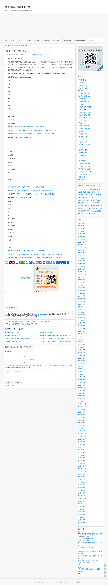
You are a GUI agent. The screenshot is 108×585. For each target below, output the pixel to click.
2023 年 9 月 (81, 312)
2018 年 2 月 (81, 493)
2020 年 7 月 (81, 414)
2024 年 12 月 (82, 271)
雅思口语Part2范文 (85, 109)
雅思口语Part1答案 (85, 107)
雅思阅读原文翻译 (84, 125)
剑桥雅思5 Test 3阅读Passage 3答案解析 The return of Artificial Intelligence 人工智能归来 (34, 257)
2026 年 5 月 (81, 231)
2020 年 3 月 (81, 425)
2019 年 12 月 (82, 433)
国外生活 (82, 177)
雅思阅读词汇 (83, 134)
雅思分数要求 (83, 174)
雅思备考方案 (67, 40)
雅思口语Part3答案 (85, 112)
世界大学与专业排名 (85, 171)
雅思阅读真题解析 (21, 45)
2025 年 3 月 (81, 266)
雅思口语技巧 (83, 117)
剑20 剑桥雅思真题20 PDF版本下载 (88, 192)
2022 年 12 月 (82, 336)
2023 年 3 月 (81, 328)
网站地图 (66, 582)
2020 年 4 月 (81, 423)
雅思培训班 (81, 179)
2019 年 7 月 (81, 447)
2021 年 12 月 (82, 369)
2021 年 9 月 (81, 377)
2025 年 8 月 (81, 253)
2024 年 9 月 (81, 280)
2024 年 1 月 (81, 301)
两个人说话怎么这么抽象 (85, 547)
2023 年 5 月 (81, 323)
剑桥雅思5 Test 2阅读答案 (48, 332)
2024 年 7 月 (81, 285)
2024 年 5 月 (81, 290)
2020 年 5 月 (81, 420)
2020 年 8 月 (81, 412)
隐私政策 (61, 582)
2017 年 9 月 (81, 506)
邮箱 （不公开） (29, 359)
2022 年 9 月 (81, 344)
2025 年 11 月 (82, 244)
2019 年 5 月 (81, 452)
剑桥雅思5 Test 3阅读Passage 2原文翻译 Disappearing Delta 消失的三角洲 (30, 190)
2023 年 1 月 (81, 334)
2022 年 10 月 (82, 342)
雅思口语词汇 (83, 120)
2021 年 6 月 (81, 385)
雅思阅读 (28, 40)
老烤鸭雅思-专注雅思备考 (17, 7)
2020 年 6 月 (81, 417)
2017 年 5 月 (81, 517)
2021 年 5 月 (81, 388)
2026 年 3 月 (81, 236)
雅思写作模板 (83, 150)
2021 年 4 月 (81, 390)
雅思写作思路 (83, 152)
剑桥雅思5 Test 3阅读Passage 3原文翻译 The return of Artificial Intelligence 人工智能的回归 (35, 254)
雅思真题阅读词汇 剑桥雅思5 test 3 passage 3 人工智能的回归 (26, 250)
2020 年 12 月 (82, 401)
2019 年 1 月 (81, 463)
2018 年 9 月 (81, 474)
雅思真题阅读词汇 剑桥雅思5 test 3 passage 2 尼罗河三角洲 (26, 187)
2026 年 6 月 (81, 228)
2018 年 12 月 (82, 466)
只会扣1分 (81, 564)
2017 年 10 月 (82, 504)
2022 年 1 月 (81, 366)
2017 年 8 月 (81, 509)
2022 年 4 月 (81, 358)
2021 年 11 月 (82, 371)
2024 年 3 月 (81, 296)
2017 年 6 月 (81, 514)
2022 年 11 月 (82, 339)
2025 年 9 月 (81, 250)
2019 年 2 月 (81, 460)
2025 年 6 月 (81, 258)
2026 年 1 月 (81, 239)
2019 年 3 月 (81, 458)
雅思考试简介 (57, 40)
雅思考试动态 (83, 85)
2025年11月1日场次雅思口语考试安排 (89, 189)
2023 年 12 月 (82, 304)
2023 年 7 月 (81, 317)
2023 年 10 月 (82, 309)
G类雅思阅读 (83, 136)
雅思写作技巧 (83, 142)
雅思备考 (78, 582)
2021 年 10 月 (82, 374)
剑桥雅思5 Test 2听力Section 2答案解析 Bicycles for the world (30, 321)
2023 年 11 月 (82, 307)
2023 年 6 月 (81, 320)
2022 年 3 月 (81, 361)
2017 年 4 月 (81, 520)
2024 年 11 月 (82, 274)
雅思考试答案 (46, 40)
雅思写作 (36, 40)
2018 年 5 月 (81, 485)
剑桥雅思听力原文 (84, 93)
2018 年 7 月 (81, 479)
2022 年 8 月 (81, 347)
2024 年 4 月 (81, 293)
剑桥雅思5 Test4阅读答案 (12, 335)
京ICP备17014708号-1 (52, 582)
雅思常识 (82, 82)
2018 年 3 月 (81, 490)
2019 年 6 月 (81, 450)
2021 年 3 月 (81, 393)
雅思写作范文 (83, 147)
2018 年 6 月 (81, 482)
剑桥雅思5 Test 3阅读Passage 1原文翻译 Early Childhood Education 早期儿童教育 (32, 130)
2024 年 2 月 (81, 298)
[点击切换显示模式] (105, 565)
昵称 (25, 356)
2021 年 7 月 (81, 382)
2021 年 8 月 (81, 379)
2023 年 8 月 (81, 315)
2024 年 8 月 (81, 282)
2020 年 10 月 (82, 406)
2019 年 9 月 (81, 441)
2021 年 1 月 (81, 398)
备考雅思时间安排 (84, 166)
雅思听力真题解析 (84, 96)
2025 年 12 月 (82, 242)
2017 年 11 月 (82, 501)
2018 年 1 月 (81, 495)
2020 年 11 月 (82, 404)
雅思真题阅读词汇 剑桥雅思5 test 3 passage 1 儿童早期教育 (26, 126)
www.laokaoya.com (40, 314)
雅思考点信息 (83, 88)
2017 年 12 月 (82, 498)
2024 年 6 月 (81, 288)
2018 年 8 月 (81, 477)
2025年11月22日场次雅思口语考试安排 (89, 200)
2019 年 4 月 (81, 455)
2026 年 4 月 (81, 234)
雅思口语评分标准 (84, 115)
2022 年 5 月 (81, 355)
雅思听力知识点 (84, 101)
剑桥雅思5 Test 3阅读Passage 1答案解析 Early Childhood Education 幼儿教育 (31, 134)
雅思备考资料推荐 (84, 163)
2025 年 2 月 (81, 269)
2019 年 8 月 (81, 444)
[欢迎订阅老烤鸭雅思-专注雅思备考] (103, 2)
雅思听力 (12, 40)
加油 (79, 573)
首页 (6, 40)
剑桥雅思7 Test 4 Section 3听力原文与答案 (24, 324)
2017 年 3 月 (81, 522)
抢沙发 (47, 54)
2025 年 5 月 (81, 261)
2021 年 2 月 (81, 396)
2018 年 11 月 (82, 468)
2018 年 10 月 (82, 471)
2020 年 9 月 (81, 409)
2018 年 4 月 (81, 487)
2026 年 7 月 (81, 226)
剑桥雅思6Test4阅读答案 (12, 341)
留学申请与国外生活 (79, 40)
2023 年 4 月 (81, 325)
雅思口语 (20, 40)
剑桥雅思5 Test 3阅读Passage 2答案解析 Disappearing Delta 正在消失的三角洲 (32, 194)
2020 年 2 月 (81, 428)
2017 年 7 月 (81, 512)
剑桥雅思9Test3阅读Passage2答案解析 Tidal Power (55, 335)
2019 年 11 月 (82, 436)
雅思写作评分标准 (84, 144)
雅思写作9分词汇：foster (85, 197)
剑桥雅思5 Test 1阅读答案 (13, 332)
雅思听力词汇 (83, 99)
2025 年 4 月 (81, 263)
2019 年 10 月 (82, 439)
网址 (25, 362)
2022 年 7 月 (81, 350)
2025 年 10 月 (82, 247)
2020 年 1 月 (81, 431)
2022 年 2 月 (81, 363)
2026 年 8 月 (81, 223)
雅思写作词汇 (83, 155)
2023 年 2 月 (81, 331)
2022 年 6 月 (81, 352)
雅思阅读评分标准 (45, 67)
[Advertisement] (54, 26)
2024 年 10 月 (82, 277)
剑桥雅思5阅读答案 (12, 307)
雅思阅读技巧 (83, 131)
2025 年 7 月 (81, 255)
